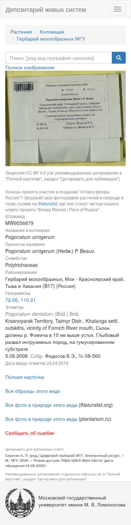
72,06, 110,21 (20, 299)
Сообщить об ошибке (29, 432)
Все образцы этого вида (32, 390)
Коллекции (52, 31)
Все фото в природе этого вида (41, 404)
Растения (21, 31)
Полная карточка (24, 376)
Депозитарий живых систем (46, 9)
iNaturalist (47, 203)
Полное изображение (29, 67)
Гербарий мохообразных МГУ (51, 38)
